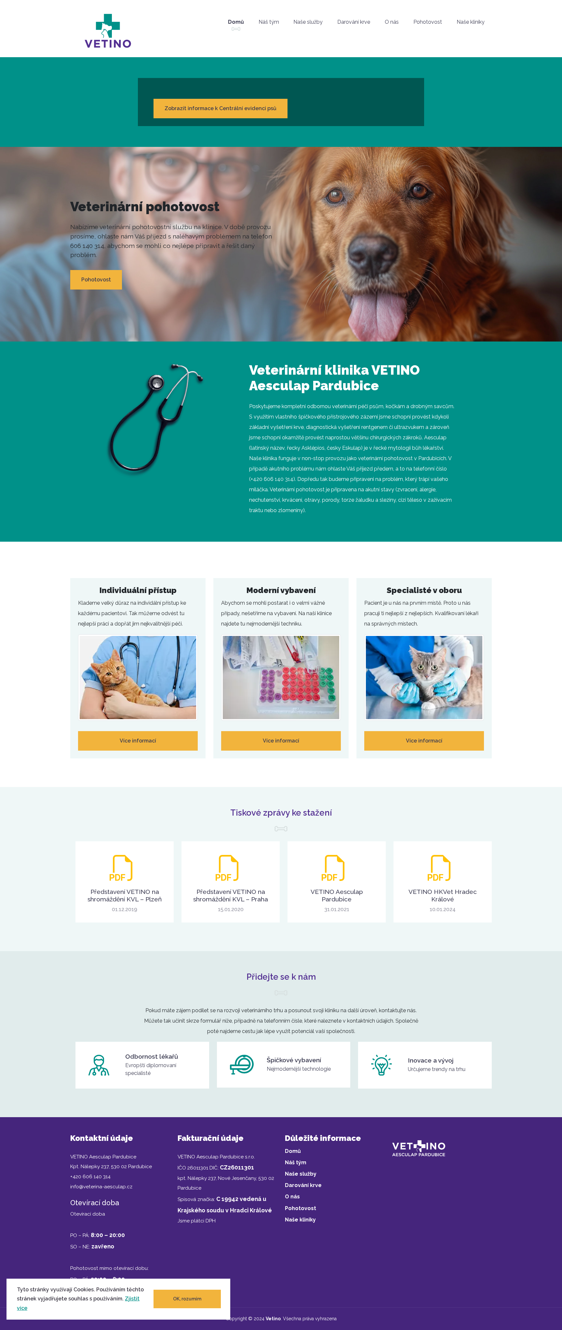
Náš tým (269, 22)
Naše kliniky (471, 22)
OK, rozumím (187, 1298)
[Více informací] (138, 680)
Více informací (138, 741)
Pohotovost (427, 22)
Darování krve (353, 22)
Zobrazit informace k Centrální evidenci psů (220, 108)
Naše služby (308, 22)
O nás (392, 22)
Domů (236, 22)
